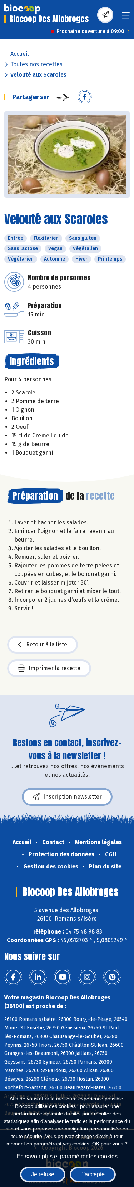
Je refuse (42, 1174)
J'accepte (93, 1174)
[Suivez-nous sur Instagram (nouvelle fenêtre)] (87, 977)
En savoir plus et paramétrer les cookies (67, 1156)
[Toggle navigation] (126, 17)
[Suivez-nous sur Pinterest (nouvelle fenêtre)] (112, 977)
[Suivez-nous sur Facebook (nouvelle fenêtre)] (13, 977)
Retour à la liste (46, 644)
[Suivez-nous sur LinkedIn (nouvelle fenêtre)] (38, 977)
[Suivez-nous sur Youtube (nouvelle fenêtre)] (62, 977)
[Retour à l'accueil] (22, 9)
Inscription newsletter (72, 796)
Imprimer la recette (54, 668)
